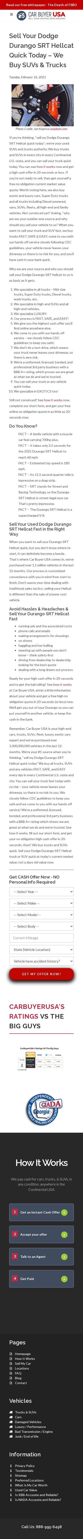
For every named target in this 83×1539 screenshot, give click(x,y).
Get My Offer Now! (41, 974)
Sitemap (21, 1475)
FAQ (18, 1373)
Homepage (23, 1354)
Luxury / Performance (30, 1427)
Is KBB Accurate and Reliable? (36, 1495)
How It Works (25, 1359)
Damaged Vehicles (28, 1422)
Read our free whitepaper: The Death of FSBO (41, 5)
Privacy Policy (25, 1466)
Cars (18, 1417)
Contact (21, 1383)
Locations (22, 1368)
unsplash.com (58, 129)
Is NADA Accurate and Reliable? (38, 1500)
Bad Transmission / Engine (34, 1431)
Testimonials (24, 1471)
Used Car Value (26, 1490)
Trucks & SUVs (25, 1412)
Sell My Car (23, 1363)
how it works (46, 167)
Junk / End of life (27, 1436)
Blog (18, 1378)
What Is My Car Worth (31, 1485)
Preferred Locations (29, 1480)
